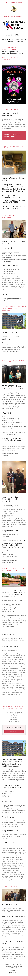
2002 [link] (20, 2)
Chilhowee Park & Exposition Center (9, 48)
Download (14, 732)
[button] (4, 8)
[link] (14, 9)
